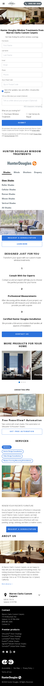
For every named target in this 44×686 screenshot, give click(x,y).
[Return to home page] (14, 3)
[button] (3, 3)
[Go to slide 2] (21, 382)
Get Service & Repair (32, 115)
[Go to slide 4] (24, 382)
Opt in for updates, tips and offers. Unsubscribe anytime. (21, 91)
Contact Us (22, 334)
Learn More (22, 244)
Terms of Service (9, 136)
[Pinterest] (14, 651)
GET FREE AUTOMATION (22, 431)
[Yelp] (10, 651)
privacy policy (36, 130)
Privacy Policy (38, 134)
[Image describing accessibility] (8, 662)
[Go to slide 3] (23, 382)
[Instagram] (7, 651)
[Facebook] (3, 651)
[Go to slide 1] (19, 382)
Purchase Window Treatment (10, 115)
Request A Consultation (22, 238)
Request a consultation (22, 529)
